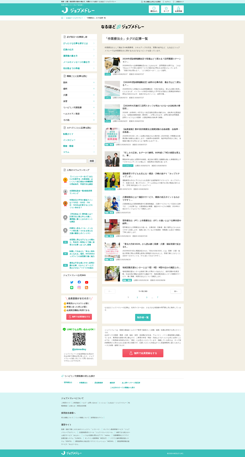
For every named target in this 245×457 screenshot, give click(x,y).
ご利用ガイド (65, 403)
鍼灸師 (112, 383)
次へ (175, 291)
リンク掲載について (82, 417)
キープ (166, 11)
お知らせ (72, 406)
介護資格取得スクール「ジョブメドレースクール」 (96, 432)
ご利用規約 (76, 403)
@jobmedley (79, 349)
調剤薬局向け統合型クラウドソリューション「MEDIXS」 (95, 441)
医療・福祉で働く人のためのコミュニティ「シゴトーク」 (81, 429)
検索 (92, 161)
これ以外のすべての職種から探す (122, 387)
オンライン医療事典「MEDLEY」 (96, 438)
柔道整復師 (99, 383)
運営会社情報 (81, 406)
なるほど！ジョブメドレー (117, 403)
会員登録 (178, 11)
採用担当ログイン (97, 417)
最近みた (154, 11)
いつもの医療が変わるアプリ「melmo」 (97, 435)
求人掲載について (67, 417)
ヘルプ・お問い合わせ (89, 403)
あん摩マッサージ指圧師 (131, 383)
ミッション (102, 403)
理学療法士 (68, 382)
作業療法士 (83, 383)
